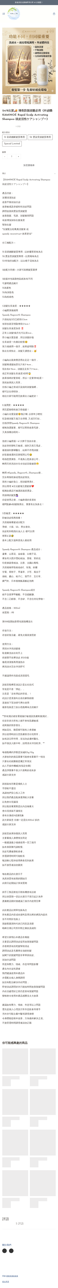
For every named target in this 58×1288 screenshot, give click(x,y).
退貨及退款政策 (12, 1276)
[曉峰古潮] (13, 13)
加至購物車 (29, 165)
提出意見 (5, 1282)
